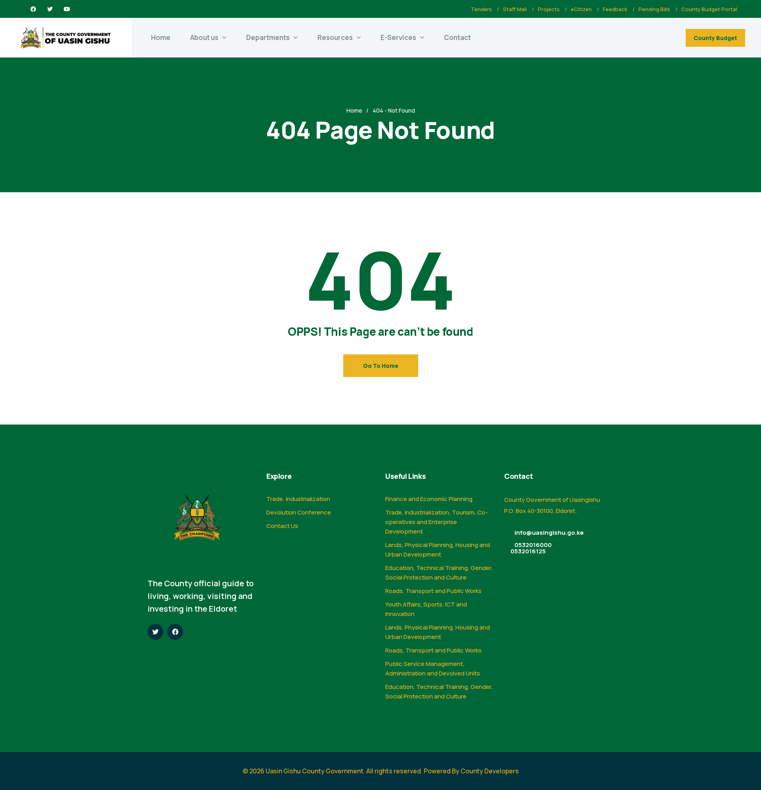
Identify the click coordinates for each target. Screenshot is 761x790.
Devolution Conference (298, 512)
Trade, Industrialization (298, 499)
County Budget (715, 38)
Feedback (615, 9)
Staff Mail (515, 9)
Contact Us (282, 526)
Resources (335, 37)
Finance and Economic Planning (428, 499)
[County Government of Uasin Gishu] (65, 37)
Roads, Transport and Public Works (433, 591)
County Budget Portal (709, 9)
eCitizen (581, 9)
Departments (268, 37)
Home (160, 37)
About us (204, 37)
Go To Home (380, 365)
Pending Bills (654, 9)
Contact (457, 37)
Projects (549, 9)
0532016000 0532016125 (531, 548)
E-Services (398, 37)
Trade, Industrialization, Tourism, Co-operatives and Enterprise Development (436, 522)
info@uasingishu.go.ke (549, 532)
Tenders (481, 9)
